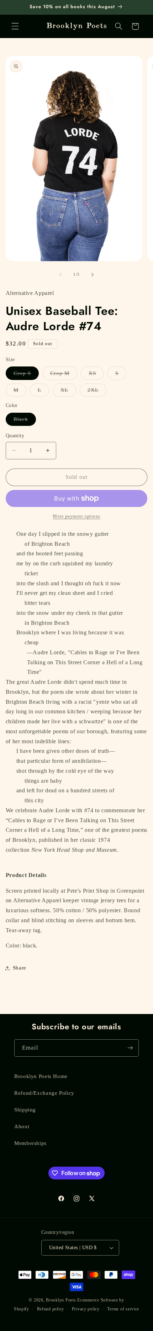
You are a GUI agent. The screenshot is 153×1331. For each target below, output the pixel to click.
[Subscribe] (130, 1048)
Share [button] (19, 968)
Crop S (26, 375)
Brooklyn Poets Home (41, 1076)
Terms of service (123, 1309)
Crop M (63, 375)
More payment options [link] (76, 516)
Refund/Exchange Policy (44, 1093)
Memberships (30, 1143)
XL (68, 392)
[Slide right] (92, 274)
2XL (97, 392)
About (21, 1126)
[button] (15, 26)
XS (96, 375)
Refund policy (50, 1309)
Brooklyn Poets (61, 1300)
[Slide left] (60, 274)
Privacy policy (86, 1309)
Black (25, 421)
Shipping (25, 1110)
